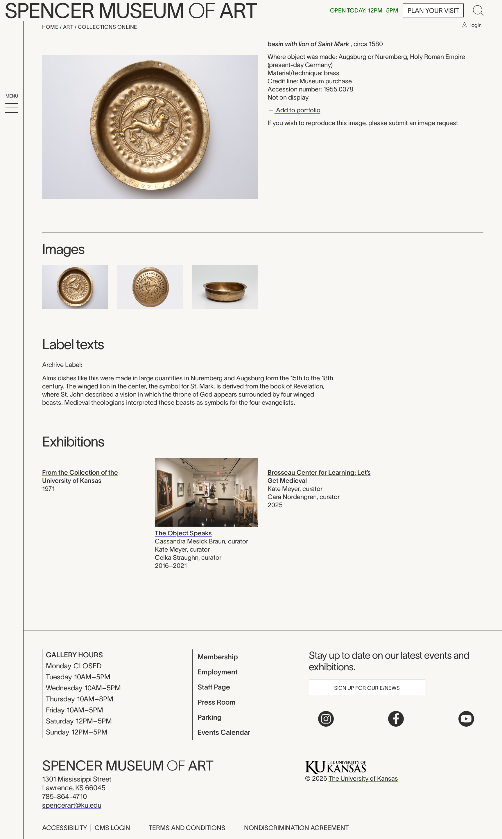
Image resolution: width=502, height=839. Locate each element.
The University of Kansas (363, 778)
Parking (210, 717)
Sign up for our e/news (367, 688)
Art (69, 27)
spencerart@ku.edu (71, 805)
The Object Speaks (183, 533)
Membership (218, 657)
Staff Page (214, 687)
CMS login (112, 827)
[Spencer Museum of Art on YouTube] (466, 719)
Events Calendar (224, 732)
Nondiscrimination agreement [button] (296, 827)
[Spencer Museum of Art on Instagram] (326, 719)
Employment (218, 672)
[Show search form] (478, 10)
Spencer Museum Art (127, 765)
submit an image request (423, 122)
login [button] (476, 25)
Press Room (216, 702)
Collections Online (107, 27)
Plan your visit (433, 10)
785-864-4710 (64, 796)
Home (51, 27)
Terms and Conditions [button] (187, 827)
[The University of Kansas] (335, 767)
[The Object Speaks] (206, 491)
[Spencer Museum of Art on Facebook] (396, 719)
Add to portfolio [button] (297, 110)
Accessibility (64, 827)
